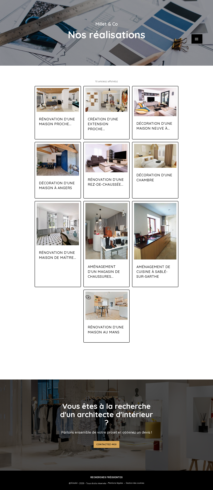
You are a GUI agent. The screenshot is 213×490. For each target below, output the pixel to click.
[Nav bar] (196, 39)
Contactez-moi (106, 444)
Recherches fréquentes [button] (106, 477)
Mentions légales (115, 483)
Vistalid (74, 483)
